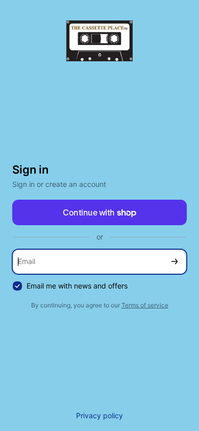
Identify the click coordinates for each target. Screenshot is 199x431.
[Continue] (174, 262)
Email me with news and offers (77, 285)
